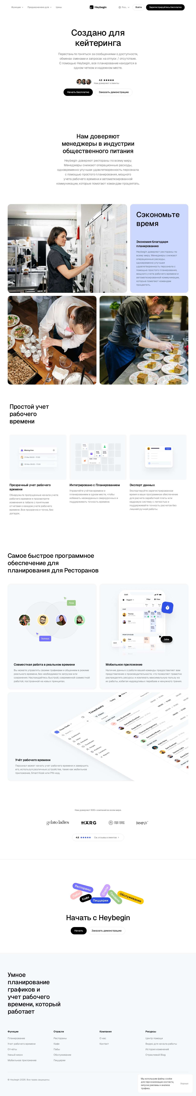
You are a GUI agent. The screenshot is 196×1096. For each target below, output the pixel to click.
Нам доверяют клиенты (106, 83)
